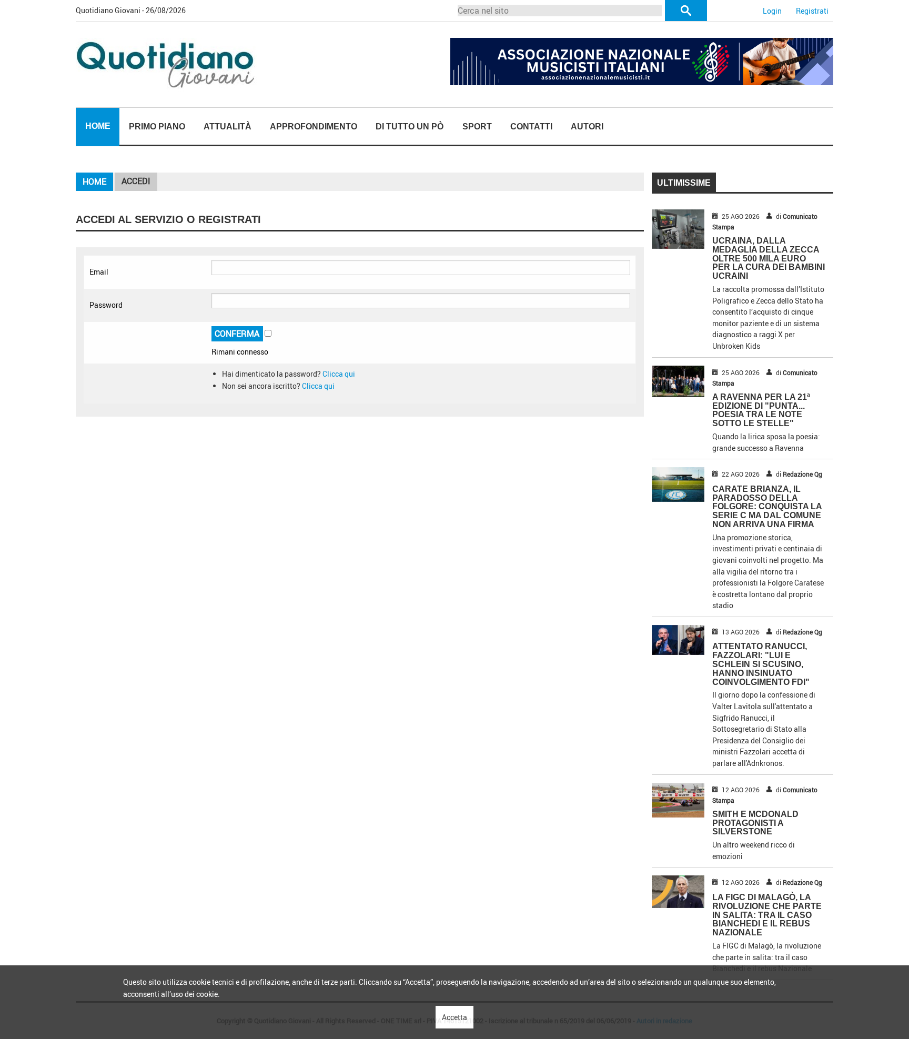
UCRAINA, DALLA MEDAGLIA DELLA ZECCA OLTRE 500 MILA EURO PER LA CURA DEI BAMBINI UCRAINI (768, 258)
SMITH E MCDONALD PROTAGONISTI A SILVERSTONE (755, 823)
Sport (477, 126)
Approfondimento (313, 126)
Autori (587, 126)
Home (97, 126)
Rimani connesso (239, 352)
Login (772, 11)
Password (106, 305)
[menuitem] (97, 127)
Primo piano (157, 126)
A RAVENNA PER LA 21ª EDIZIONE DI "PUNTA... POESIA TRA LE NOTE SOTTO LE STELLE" (761, 410)
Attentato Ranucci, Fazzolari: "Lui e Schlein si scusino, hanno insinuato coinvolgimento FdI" (761, 664)
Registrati (812, 11)
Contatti (531, 126)
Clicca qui (338, 374)
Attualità (227, 126)
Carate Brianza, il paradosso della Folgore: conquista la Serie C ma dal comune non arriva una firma (767, 507)
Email (98, 272)
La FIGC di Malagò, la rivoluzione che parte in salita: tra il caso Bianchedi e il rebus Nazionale (767, 915)
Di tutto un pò (409, 126)
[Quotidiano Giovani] (166, 64)
